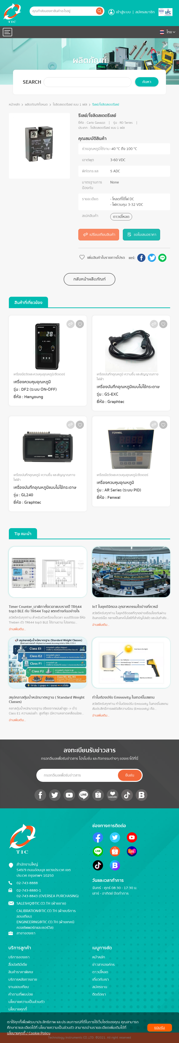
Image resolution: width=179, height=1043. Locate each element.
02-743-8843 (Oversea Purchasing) (48, 896)
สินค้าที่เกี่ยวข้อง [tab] (28, 303)
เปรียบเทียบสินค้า (102, 235)
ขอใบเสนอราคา (145, 235)
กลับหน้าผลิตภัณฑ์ (89, 279)
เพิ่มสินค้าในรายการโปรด (106, 258)
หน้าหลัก (14, 104)
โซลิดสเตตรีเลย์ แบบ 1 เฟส (70, 104)
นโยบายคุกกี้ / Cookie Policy (28, 1033)
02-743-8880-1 (29, 890)
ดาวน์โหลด (121, 217)
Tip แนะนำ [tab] (22, 534)
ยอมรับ (159, 1028)
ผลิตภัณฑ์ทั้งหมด (36, 104)
